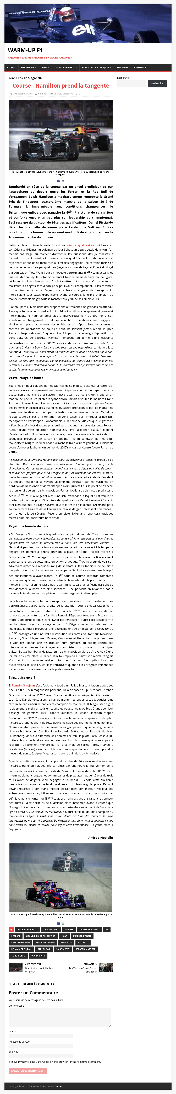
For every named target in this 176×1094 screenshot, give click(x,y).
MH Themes (56, 1086)
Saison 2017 (62, 949)
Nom (11, 1031)
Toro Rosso (18, 955)
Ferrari (15, 936)
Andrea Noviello (27, 929)
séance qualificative (80, 245)
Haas (64, 936)
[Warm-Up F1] (88, 41)
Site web (13, 1051)
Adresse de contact (19, 1041)
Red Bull (83, 942)
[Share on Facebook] (58, 181)
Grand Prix (27, 67)
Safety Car (44, 949)
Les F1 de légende (65, 67)
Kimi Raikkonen (82, 936)
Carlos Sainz (51, 929)
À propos (139, 67)
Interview (122, 67)
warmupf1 (43, 93)
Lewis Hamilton (20, 942)
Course (57, 93)
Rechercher (123, 77)
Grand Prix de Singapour (40, 936)
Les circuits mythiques (95, 67)
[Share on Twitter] (63, 181)
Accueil (11, 67)
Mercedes (66, 942)
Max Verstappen (45, 942)
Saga (44, 67)
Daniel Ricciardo (89, 929)
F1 (107, 929)
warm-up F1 (38, 955)
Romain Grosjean (24, 685)
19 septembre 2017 (23, 93)
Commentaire (16, 1005)
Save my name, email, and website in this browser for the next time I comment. (56, 1061)
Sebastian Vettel (85, 949)
